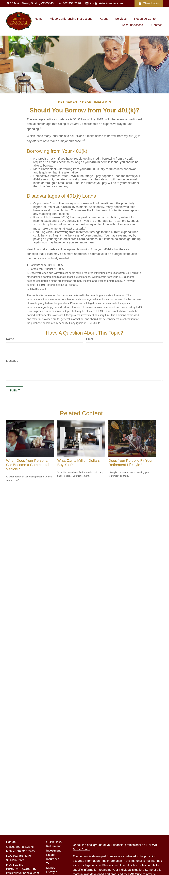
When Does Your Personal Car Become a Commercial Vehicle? (27, 464)
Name (10, 339)
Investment (53, 850)
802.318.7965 (26, 851)
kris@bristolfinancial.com (106, 3)
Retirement (53, 846)
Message (12, 360)
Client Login (151, 3)
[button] (38, 19)
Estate (50, 854)
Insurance (52, 859)
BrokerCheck (81, 849)
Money (50, 867)
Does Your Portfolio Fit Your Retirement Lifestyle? (130, 462)
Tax (48, 863)
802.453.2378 (72, 3)
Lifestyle (51, 872)
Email (90, 339)
